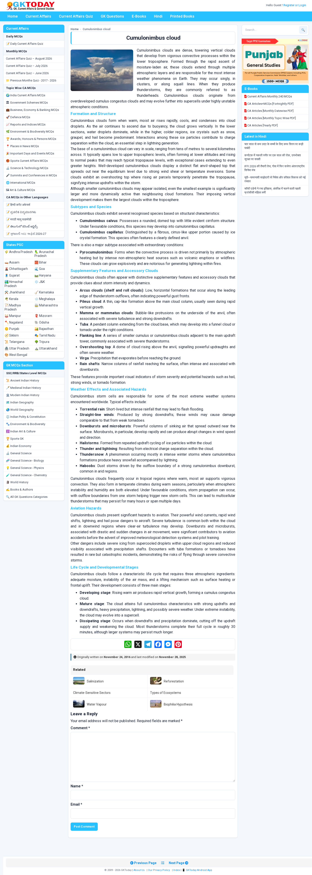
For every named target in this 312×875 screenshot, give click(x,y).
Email (76, 804)
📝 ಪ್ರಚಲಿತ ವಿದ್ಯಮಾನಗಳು (21, 212)
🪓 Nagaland (14, 322)
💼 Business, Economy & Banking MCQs (32, 110)
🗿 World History (17, 482)
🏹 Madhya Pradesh (13, 307)
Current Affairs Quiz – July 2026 (27, 66)
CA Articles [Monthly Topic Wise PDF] (271, 118)
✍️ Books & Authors (19, 489)
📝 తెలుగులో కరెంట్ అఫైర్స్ (22, 226)
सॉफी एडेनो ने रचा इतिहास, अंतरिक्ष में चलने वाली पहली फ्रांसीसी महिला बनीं (272, 190)
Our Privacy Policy (159, 870)
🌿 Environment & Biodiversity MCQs (30, 131)
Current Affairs (38, 16)
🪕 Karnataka (44, 292)
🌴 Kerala (11, 299)
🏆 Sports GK (15, 438)
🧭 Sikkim (12, 335)
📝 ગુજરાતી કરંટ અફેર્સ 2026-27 (26, 233)
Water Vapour (97, 704)
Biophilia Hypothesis (178, 704)
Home (13, 16)
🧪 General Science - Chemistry (26, 475)
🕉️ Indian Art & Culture (20, 431)
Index (176, 870)
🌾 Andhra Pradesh (19, 252)
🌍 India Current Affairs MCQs (25, 95)
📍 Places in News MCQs (22, 146)
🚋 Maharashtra (46, 305)
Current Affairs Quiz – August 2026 (29, 58)
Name (77, 786)
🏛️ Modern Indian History (22, 395)
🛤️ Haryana (42, 275)
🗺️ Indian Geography (20, 402)
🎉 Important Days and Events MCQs (30, 153)
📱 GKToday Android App (197, 870)
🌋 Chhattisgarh (16, 269)
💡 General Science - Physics (25, 468)
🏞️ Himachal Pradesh (14, 284)
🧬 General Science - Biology (25, 460)
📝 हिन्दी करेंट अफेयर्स (18, 204)
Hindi (158, 16)
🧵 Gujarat (12, 275)
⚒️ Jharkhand (15, 292)
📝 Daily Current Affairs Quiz (24, 43)
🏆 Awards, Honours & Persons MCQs (31, 139)
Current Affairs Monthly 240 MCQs (269, 96)
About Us (139, 870)
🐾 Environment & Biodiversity (25, 424)
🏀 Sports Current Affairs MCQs (27, 160)
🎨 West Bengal (16, 355)
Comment (80, 728)
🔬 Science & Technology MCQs (27, 168)
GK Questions (112, 16)
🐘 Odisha (41, 322)
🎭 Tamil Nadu (44, 335)
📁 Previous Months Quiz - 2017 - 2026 (31, 80)
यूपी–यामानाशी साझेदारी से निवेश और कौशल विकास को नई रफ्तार (275, 179)
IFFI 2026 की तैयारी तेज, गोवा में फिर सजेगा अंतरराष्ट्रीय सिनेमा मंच (274, 168)
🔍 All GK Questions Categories (27, 497)
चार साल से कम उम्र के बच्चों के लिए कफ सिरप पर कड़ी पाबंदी (273, 146)
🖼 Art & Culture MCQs (20, 190)
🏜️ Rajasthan (44, 329)
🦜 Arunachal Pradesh (44, 254)
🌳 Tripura (41, 342)
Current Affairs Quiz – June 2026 (27, 73)
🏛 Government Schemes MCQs (27, 102)
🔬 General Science (19, 453)
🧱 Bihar (40, 262)
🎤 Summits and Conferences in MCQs (31, 175)
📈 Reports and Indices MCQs (25, 124)
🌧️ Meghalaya (44, 299)
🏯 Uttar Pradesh (17, 348)
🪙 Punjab (12, 329)
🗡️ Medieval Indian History (23, 387)
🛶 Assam (12, 262)
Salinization (95, 681)
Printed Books (182, 16)
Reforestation (174, 681)
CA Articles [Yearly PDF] (262, 125)
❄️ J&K (39, 282)
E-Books (139, 16)
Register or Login (295, 5)
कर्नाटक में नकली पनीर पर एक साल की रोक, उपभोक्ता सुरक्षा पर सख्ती (272, 157)
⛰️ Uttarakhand (45, 348)
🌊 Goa (39, 269)
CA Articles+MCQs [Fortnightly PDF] (270, 103)
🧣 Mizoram (43, 316)
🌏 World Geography (20, 409)
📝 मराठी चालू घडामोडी (18, 219)
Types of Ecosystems (165, 693)
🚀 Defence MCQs (18, 117)
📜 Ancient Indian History (22, 380)
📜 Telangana (14, 342)
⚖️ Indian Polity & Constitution (25, 416)
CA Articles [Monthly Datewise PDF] (270, 110)
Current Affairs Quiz (76, 16)
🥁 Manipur (13, 316)
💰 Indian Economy (18, 446)
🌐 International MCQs (20, 182)
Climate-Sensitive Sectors (92, 693)
